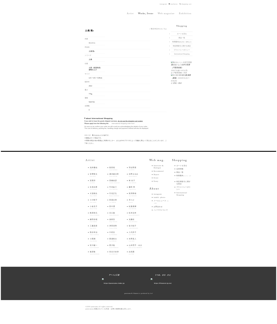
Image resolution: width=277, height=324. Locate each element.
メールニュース (161, 202)
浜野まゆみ (133, 175)
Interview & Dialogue (158, 167)
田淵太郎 (113, 201)
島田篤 (113, 168)
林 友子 (132, 181)
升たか (131, 201)
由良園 (131, 253)
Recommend (159, 171)
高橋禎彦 (114, 181)
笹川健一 (94, 246)
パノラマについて (161, 210)
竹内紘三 (113, 188)
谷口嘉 (114, 214)
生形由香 (93, 188)
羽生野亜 (132, 168)
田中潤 (112, 207)
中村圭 (113, 233)
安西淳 (93, 181)
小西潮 (93, 240)
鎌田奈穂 (93, 220)
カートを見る (182, 34)
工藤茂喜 (93, 227)
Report (156, 174)
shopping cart (186, 4)
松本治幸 (134, 214)
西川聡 (113, 246)
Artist (130, 14)
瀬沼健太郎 (114, 175)
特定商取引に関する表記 (182, 46)
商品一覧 (182, 38)
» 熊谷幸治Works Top (158, 29)
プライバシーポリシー (182, 50)
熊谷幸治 (92, 43)
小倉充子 (93, 207)
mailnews (174, 4)
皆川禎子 (133, 227)
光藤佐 (133, 220)
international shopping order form (123, 123)
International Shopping (182, 54)
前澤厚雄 (133, 194)
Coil (151, 293)
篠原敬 (94, 253)
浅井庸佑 (93, 168)
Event (156, 178)
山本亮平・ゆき (135, 246)
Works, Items (145, 14)
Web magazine (166, 14)
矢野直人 (132, 240)
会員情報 (180, 169)
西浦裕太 (113, 240)
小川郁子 (93, 201)
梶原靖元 (94, 214)
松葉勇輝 (132, 207)
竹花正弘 (114, 194)
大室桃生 (93, 194)
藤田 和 (132, 188)
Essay (156, 181)
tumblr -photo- (160, 197)
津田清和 (113, 227)
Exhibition (185, 14)
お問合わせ (158, 207)
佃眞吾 (113, 220)
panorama (99, 13)
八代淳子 (132, 233)
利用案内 (181, 42)
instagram (163, 4)
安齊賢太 (93, 175)
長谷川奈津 (114, 253)
